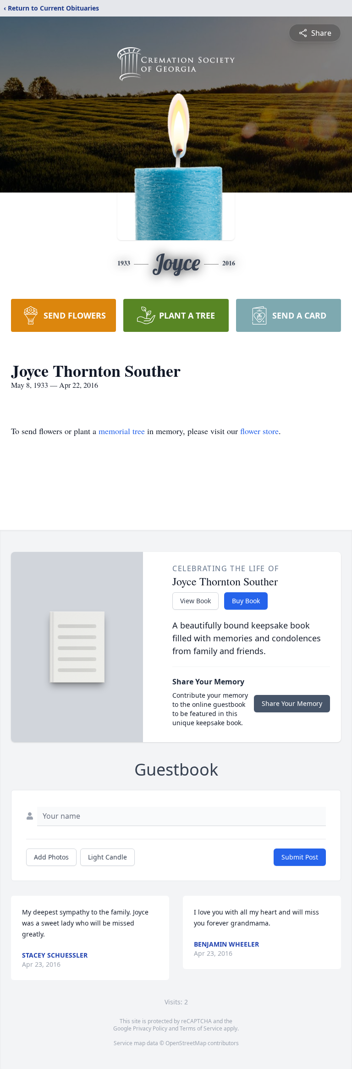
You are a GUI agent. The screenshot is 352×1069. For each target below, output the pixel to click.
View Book (195, 600)
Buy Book (246, 600)
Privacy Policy (150, 1028)
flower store (259, 430)
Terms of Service (201, 1028)
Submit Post (299, 857)
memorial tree (122, 430)
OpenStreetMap (185, 1043)
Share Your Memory (292, 703)
